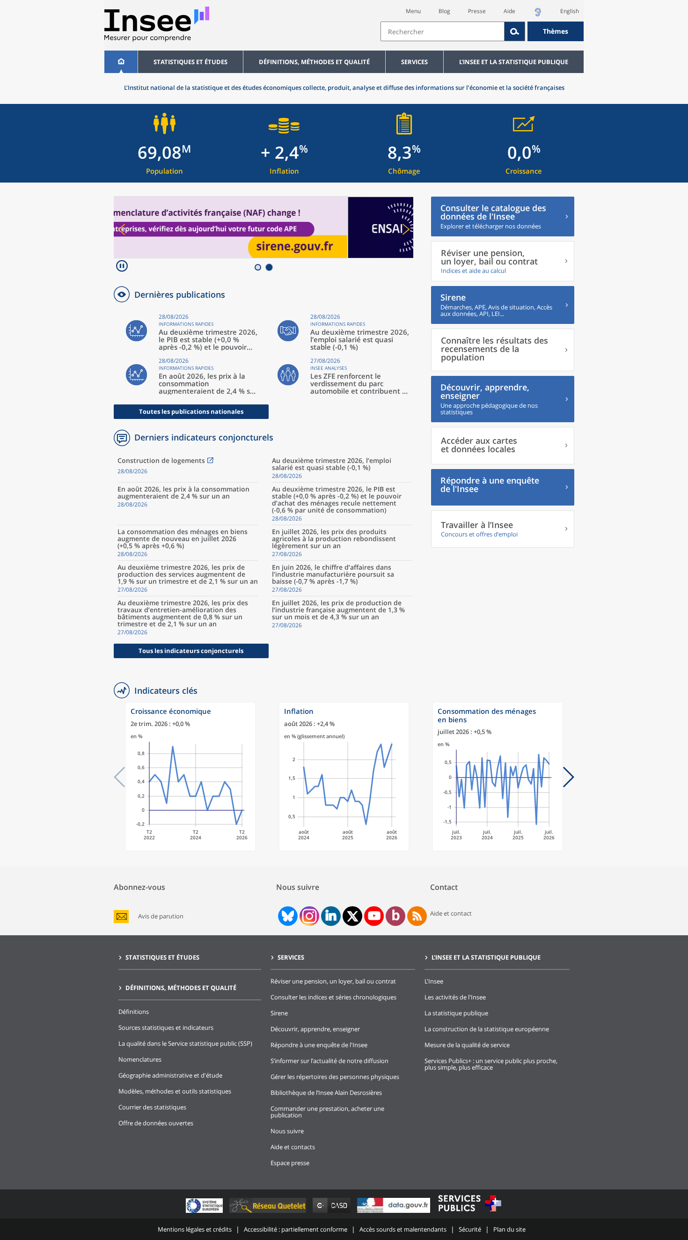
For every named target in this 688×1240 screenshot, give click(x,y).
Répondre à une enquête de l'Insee (319, 1045)
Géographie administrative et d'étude (170, 1075)
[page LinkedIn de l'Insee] (331, 916)
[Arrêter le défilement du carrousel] (122, 267)
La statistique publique (456, 1013)
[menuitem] (121, 62)
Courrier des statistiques (152, 1107)
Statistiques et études (190, 62)
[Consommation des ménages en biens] (497, 848)
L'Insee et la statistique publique (513, 62)
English (569, 11)
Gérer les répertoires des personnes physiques (335, 1076)
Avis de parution (160, 916)
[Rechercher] (515, 31)
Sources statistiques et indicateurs (165, 1027)
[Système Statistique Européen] (205, 1212)
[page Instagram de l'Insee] (308, 916)
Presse (477, 11)
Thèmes (555, 31)
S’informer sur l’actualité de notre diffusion (329, 1061)
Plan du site (509, 1229)
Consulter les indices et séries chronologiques (333, 997)
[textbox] (443, 31)
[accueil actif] (121, 62)
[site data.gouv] (394, 1212)
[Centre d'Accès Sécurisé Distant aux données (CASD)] (332, 1212)
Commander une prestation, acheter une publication (327, 1111)
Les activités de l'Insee (455, 997)
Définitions (133, 1011)
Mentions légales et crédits (195, 1229)
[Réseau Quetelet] (268, 1212)
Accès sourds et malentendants (402, 1229)
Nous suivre (287, 1131)
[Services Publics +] (469, 1212)
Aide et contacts (293, 1147)
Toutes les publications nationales (191, 411)
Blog (444, 11)
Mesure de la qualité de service (467, 1045)
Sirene (279, 1013)
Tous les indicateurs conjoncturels (191, 650)
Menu (413, 11)
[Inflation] (344, 848)
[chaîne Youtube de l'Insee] (374, 916)
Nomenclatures (139, 1059)
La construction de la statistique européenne (487, 1029)
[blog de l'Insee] (395, 916)
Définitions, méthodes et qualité (314, 62)
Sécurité (470, 1229)
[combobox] (482, 31)
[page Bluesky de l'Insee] (287, 916)
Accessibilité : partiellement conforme (295, 1229)
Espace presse (290, 1163)
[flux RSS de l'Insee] (417, 916)
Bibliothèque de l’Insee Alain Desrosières (326, 1092)
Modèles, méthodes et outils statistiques (174, 1091)
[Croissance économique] (190, 848)
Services (414, 62)
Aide (509, 11)
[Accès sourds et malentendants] (537, 15)
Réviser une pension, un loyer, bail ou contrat (333, 981)
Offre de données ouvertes (155, 1123)
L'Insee (434, 981)
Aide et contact (451, 913)
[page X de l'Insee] (353, 916)
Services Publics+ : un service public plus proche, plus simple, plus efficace (491, 1064)
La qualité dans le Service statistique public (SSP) (185, 1043)
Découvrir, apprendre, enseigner (315, 1029)
